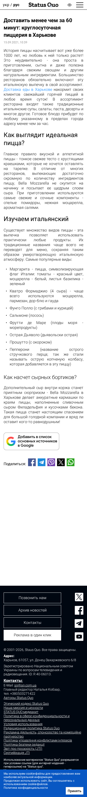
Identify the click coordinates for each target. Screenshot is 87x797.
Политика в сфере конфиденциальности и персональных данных (37, 718)
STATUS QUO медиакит (21, 712)
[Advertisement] (43, 518)
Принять (74, 791)
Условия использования (23, 724)
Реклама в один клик (32, 635)
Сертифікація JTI (17, 753)
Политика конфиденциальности (26, 787)
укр (6, 4)
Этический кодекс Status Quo (26, 703)
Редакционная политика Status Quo (32, 728)
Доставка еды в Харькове (28, 89)
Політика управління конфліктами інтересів (38, 740)
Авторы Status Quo (18, 698)
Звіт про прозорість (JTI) (23, 749)
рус (16, 4)
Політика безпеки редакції (24, 744)
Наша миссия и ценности (23, 708)
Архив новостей (32, 610)
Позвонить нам (32, 597)
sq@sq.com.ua (25, 685)
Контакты (13, 680)
